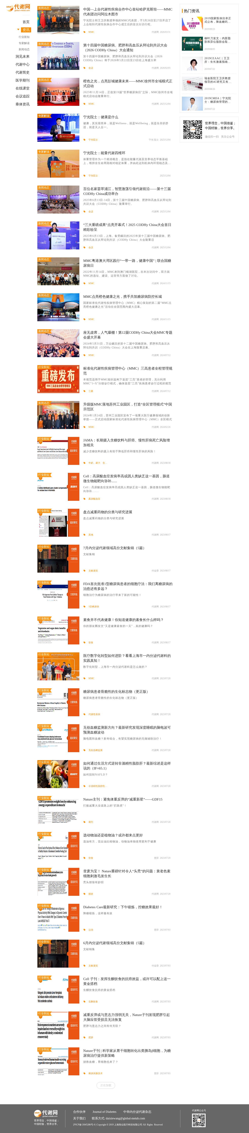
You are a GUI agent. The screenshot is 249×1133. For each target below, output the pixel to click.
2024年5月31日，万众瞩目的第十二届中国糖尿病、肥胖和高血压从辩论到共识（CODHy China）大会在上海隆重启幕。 (126, 345)
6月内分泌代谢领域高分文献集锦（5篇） (114, 943)
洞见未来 (23, 56)
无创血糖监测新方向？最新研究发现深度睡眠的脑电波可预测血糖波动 (127, 730)
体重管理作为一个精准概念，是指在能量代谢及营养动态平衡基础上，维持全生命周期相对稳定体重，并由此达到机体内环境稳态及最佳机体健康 (127, 161)
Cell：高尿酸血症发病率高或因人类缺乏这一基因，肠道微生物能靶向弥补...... (126, 478)
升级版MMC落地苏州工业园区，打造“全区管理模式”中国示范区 (127, 406)
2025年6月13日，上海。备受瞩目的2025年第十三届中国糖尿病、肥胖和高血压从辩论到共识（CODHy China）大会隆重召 (126, 237)
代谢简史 (23, 72)
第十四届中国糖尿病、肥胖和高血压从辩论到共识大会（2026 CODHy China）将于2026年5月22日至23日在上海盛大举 (122, 58)
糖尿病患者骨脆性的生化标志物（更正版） (116, 692)
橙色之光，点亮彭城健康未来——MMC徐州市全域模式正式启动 (127, 83)
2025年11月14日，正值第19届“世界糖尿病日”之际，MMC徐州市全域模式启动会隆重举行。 (128, 94)
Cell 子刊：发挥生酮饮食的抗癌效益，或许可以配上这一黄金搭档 (127, 981)
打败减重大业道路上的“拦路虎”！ (105, 805)
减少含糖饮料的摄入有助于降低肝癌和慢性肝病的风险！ (119, 451)
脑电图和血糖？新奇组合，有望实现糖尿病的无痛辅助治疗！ (122, 738)
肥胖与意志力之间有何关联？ (102, 1025)
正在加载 (105, 1085)
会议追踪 (23, 96)
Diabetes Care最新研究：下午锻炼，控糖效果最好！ (123, 907)
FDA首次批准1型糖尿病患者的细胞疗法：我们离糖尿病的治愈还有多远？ (128, 586)
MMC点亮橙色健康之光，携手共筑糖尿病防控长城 (122, 297)
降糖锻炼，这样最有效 (97, 913)
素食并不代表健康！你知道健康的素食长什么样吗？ (123, 620)
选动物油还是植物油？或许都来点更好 (113, 835)
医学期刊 (23, 80)
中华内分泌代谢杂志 (137, 1111)
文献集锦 (89, 554)
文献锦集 (89, 949)
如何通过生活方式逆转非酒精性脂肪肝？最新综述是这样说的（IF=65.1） (127, 765)
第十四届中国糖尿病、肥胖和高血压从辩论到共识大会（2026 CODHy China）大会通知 (125, 47)
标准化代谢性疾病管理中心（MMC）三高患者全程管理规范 (127, 370)
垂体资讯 (23, 104)
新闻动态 (24, 49)
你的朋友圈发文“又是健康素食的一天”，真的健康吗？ (118, 626)
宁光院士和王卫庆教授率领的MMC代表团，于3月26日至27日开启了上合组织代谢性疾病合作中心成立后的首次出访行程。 (127, 22)
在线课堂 (23, 88)
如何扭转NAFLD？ (95, 774)
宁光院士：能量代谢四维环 (104, 153)
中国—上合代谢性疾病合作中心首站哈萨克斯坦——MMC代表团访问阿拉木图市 (127, 11)
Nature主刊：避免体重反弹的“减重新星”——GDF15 (122, 799)
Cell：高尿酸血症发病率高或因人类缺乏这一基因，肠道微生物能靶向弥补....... (126, 489)
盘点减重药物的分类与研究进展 (107, 512)
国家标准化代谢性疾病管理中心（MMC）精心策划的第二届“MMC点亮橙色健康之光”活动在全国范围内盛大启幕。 (127, 304)
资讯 (26, 30)
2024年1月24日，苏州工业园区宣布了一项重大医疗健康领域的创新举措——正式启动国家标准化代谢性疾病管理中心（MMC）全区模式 (127, 417)
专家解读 (24, 43)
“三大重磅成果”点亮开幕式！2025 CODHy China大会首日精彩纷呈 (127, 227)
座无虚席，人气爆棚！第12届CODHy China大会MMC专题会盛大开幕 (127, 335)
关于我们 (79, 1118)
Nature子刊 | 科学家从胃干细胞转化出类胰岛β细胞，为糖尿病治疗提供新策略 (127, 1053)
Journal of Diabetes (104, 1111)
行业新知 (24, 37)
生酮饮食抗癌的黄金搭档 (99, 990)
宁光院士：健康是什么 (100, 117)
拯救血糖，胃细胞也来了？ (100, 1061)
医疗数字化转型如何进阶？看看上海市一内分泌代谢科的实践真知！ (127, 658)
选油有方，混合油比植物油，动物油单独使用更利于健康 (119, 841)
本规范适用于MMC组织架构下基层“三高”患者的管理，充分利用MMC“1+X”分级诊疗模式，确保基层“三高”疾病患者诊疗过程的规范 (127, 381)
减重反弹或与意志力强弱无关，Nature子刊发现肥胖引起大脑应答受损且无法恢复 (126, 1017)
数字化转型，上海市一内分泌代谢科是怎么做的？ (115, 666)
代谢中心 (23, 64)
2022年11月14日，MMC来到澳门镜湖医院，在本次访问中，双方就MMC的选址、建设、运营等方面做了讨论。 (126, 273)
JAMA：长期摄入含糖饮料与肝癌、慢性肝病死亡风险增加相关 (126, 442)
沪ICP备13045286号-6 (84, 1124)
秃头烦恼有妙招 (93, 882)
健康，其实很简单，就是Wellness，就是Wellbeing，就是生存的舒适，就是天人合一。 (125, 125)
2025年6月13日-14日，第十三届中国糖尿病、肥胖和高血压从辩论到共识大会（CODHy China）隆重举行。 (127, 202)
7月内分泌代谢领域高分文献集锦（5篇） (114, 548)
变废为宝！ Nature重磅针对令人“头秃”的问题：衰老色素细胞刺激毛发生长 (126, 873)
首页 (26, 22)
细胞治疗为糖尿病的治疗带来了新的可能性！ (112, 595)
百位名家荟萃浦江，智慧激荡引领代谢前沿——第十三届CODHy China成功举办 (127, 191)
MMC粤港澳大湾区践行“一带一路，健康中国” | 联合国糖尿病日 (127, 263)
